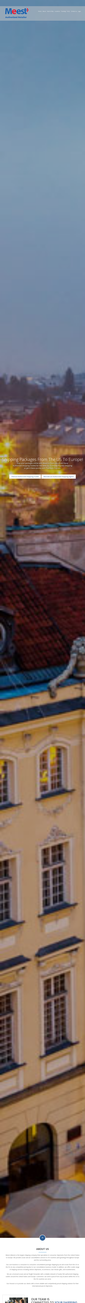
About (44, 11)
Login (79, 11)
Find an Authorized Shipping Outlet (25, 476)
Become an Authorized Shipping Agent (59, 476)
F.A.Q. (68, 11)
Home (40, 11)
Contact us (74, 11)
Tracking (63, 11)
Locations (57, 11)
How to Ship (50, 11)
